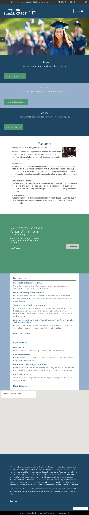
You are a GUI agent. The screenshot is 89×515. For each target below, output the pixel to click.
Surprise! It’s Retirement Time (27, 283)
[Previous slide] (2, 39)
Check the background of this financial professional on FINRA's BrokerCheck (43, 2)
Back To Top (79, 509)
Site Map (13, 501)
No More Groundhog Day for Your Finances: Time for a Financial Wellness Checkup (43, 321)
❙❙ (47, 52)
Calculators (20, 342)
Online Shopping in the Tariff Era (28, 293)
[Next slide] (86, 39)
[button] (78, 11)
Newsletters (20, 278)
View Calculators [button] (14, 102)
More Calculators (22, 386)
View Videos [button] (12, 127)
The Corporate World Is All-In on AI (29, 305)
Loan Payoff (19, 347)
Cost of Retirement (22, 355)
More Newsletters (22, 333)
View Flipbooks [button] (14, 77)
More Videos (15, 248)
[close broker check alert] (86, 2)
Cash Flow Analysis (22, 374)
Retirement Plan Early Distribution (30, 365)
